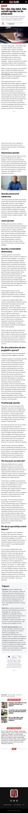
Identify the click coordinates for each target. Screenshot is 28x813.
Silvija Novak (11, 23)
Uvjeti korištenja (17, 805)
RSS (23, 805)
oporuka (19, 694)
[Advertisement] (14, 126)
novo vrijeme (11, 694)
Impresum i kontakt (8, 805)
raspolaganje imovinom (8, 696)
